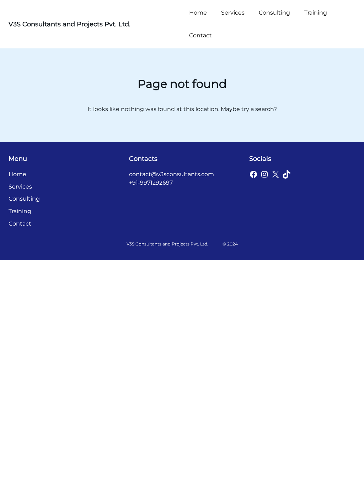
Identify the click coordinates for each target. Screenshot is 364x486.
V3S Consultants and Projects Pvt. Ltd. (69, 24)
